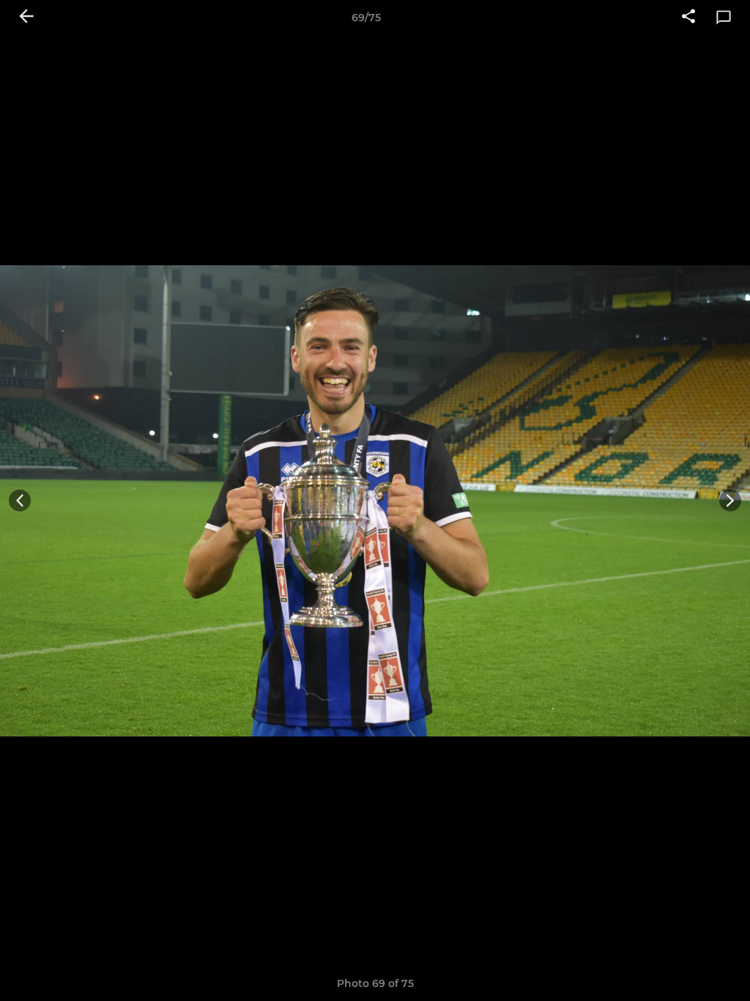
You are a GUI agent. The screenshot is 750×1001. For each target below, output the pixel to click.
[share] (688, 17)
